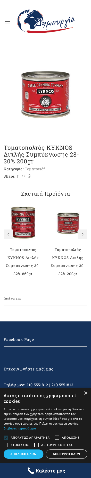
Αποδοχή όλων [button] (23, 454)
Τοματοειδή (35, 168)
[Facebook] (18, 176)
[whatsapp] (29, 176)
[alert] (45, 433)
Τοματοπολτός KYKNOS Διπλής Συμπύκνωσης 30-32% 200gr (68, 261)
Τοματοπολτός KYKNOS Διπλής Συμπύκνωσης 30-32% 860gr (23, 261)
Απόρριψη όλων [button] (66, 454)
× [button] (85, 393)
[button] (8, 234)
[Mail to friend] (24, 176)
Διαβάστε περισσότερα (20, 428)
